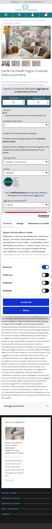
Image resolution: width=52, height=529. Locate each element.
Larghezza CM (38, 98)
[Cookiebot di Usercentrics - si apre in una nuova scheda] (38, 216)
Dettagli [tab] (20, 223)
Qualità (6, 169)
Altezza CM (13, 98)
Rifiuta (26, 310)
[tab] (26, 406)
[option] (14, 456)
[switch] (45, 275)
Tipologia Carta (9, 158)
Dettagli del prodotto (14, 406)
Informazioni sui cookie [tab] (38, 223)
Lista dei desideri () (35, 2)
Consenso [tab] (7, 223)
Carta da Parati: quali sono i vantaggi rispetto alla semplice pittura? (14, 448)
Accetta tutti (26, 302)
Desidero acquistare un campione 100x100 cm (25, 116)
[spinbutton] (14, 102)
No (6, 113)
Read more (9, 480)
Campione (7, 110)
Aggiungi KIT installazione (13, 201)
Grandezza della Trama (12, 121)
